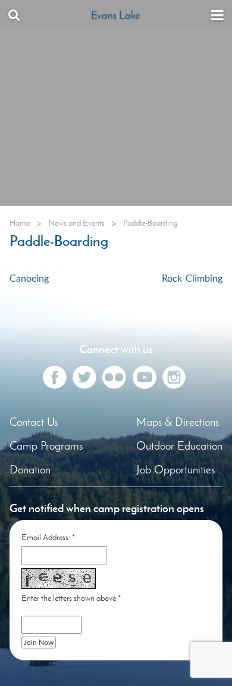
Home (20, 222)
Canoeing (29, 278)
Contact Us (34, 422)
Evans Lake (115, 14)
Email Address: (45, 537)
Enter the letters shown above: (69, 598)
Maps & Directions (177, 422)
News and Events (76, 222)
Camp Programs (46, 446)
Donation (30, 469)
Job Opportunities (175, 469)
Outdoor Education (179, 446)
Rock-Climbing (192, 278)
